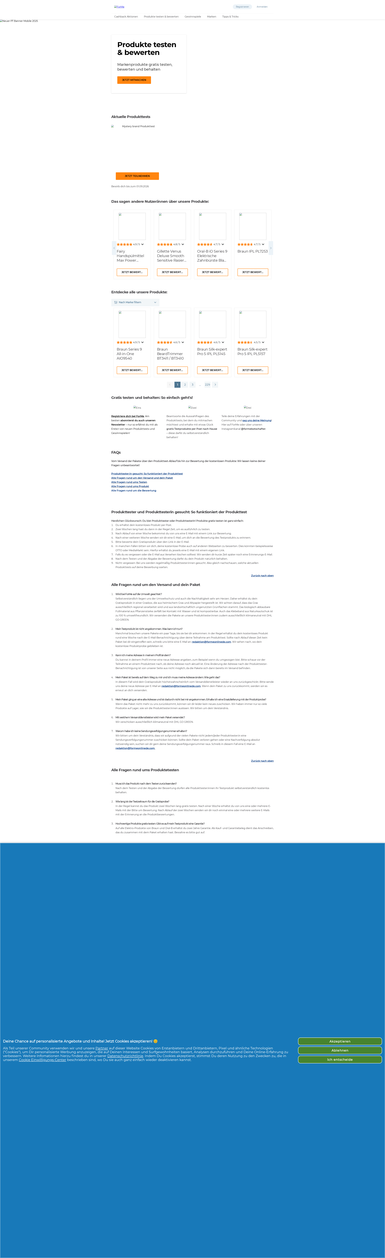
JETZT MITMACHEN (134, 80)
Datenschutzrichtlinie (125, 1056)
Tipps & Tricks (230, 16)
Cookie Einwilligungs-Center (42, 1060)
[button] (242, 6)
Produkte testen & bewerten (161, 16)
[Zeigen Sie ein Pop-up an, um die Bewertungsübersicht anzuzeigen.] (143, 245)
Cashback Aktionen (126, 16)
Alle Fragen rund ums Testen (129, 482)
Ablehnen (340, 1050)
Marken (211, 16)
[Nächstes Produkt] (215, 385)
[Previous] (114, 248)
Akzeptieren (340, 1041)
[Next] (271, 248)
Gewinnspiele (193, 16)
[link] (137, 154)
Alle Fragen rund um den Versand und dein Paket (142, 478)
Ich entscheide (340, 1059)
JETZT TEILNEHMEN (137, 176)
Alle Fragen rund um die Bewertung (133, 490)
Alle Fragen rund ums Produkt (130, 486)
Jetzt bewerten (133, 272)
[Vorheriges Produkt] (170, 385)
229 (207, 385)
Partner (101, 1048)
